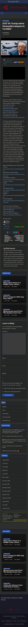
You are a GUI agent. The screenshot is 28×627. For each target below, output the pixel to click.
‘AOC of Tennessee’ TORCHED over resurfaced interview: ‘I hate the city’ (8, 238)
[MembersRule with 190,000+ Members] (19, 226)
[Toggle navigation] (13, 13)
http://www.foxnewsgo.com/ (10, 114)
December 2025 (6, 487)
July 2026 (4, 463)
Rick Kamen (6, 32)
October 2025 (5, 494)
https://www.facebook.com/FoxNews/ (12, 207)
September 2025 (6, 498)
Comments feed (6, 417)
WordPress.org (6, 420)
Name (4, 358)
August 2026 (5, 460)
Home (3, 620)
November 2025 (6, 491)
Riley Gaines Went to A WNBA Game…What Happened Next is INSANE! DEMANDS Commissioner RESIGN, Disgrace (13, 431)
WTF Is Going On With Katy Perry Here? (13, 298)
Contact (14, 620)
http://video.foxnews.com (9, 110)
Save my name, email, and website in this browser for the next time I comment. (12, 384)
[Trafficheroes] (19, 62)
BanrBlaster (16, 514)
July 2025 (4, 505)
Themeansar (13, 617)
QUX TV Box (5, 514)
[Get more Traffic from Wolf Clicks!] (8, 226)
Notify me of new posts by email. (12, 391)
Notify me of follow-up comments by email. (14, 388)
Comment (5, 331)
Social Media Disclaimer (9, 624)
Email (4, 365)
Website (4, 373)
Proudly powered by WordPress (9, 616)
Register (4, 406)
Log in (3, 410)
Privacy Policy (23, 620)
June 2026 (5, 467)
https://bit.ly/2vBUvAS (8, 106)
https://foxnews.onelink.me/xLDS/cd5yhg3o (14, 117)
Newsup (22, 616)
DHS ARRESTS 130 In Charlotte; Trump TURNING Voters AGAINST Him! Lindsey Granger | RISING (19, 238)
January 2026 (5, 484)
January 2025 (5, 508)
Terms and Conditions (19, 624)
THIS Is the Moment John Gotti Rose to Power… (12, 586)
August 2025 (5, 501)
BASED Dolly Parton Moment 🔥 (10, 450)
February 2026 (6, 480)
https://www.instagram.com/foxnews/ (12, 215)
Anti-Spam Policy (8, 620)
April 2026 (5, 473)
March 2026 (5, 477)
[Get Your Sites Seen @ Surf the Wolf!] (8, 62)
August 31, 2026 (8, 544)
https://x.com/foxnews (8, 211)
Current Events (6, 20)
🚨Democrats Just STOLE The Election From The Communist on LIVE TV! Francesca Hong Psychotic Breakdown (14, 441)
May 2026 (4, 470)
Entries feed (5, 413)
